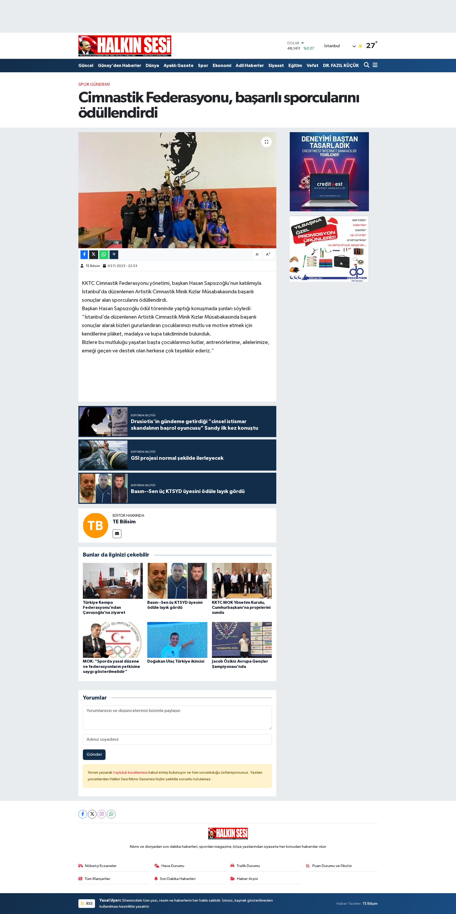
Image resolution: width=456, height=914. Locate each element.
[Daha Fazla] (114, 254)
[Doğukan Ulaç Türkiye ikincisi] (177, 640)
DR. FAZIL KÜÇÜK (341, 65)
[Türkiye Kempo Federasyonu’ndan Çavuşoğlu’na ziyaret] (113, 580)
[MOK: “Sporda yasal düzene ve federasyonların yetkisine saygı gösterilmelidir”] (113, 640)
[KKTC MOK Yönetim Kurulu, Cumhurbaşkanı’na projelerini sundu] (242, 580)
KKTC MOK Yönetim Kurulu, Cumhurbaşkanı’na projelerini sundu (241, 607)
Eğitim (295, 65)
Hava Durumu (173, 866)
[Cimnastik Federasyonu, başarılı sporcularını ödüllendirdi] (177, 190)
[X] (92, 814)
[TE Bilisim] (95, 525)
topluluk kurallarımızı (131, 772)
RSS (89, 904)
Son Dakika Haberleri (178, 879)
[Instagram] (101, 814)
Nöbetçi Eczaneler (101, 866)
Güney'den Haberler (119, 65)
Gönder (94, 754)
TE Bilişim (370, 904)
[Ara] (367, 65)
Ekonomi (222, 65)
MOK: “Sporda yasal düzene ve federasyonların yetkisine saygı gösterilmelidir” (111, 666)
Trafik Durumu (248, 866)
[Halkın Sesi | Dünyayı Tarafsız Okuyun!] (124, 46)
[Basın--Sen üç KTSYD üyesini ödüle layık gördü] (177, 580)
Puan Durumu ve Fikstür (332, 866)
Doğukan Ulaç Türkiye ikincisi (175, 661)
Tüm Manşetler (97, 879)
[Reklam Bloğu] (329, 171)
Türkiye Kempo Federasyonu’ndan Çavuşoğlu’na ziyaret (104, 607)
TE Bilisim (93, 266)
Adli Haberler (250, 65)
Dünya (152, 65)
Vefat (313, 65)
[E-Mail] (117, 533)
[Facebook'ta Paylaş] (84, 254)
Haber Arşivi (247, 879)
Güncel (85, 65)
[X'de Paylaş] (93, 254)
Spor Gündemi (94, 84)
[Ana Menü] (374, 65)
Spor (203, 65)
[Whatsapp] (111, 814)
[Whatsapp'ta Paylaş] (103, 254)
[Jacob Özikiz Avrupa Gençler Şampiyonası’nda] (242, 640)
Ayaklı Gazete (178, 65)
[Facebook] (82, 814)
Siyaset (276, 65)
